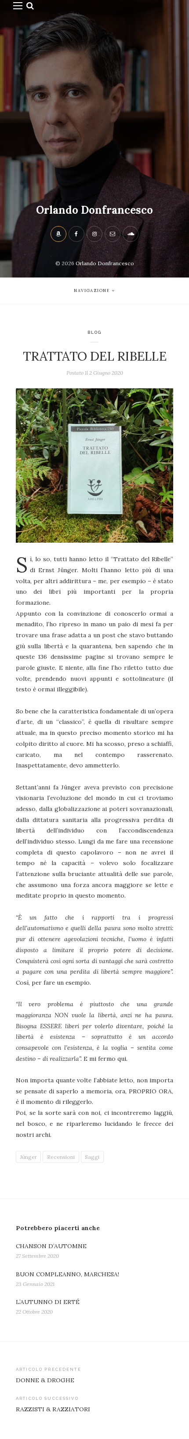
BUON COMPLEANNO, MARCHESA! (67, 1274)
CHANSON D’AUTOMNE (51, 1246)
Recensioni (61, 1157)
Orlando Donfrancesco (94, 210)
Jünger (28, 1157)
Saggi (92, 1157)
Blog (94, 332)
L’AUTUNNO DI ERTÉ (48, 1302)
